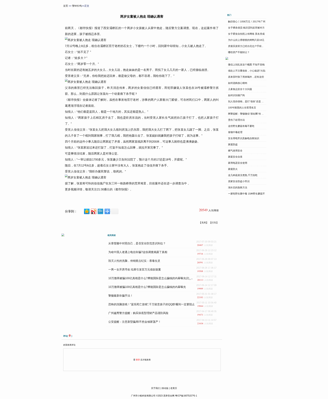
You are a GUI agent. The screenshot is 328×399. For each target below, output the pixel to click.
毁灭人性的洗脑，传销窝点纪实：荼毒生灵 (134, 260)
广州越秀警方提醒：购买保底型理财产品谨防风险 (138, 313)
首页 (65, 5)
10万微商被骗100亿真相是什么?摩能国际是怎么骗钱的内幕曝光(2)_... (150, 278)
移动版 (165, 388)
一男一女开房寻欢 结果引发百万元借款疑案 (134, 269)
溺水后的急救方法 (237, 187)
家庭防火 (233, 169)
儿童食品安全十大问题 (240, 89)
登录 (138, 360)
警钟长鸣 (77, 5)
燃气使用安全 (235, 150)
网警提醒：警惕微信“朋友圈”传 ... (246, 113)
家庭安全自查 (235, 156)
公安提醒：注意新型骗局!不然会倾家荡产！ (134, 321)
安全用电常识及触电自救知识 (243, 138)
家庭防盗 (233, 144)
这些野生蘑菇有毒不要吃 (241, 126)
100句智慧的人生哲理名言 (242, 107)
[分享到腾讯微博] (100, 211)
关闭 (203, 222)
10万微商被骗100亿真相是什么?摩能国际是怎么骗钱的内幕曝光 (147, 286)
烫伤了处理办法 (236, 119)
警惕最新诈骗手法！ (120, 295)
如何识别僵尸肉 (236, 95)
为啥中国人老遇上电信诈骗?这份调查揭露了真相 (137, 252)
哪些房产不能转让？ (239, 52)
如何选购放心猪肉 (237, 83)
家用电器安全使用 (237, 163)
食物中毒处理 (235, 132)
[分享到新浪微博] (93, 211)
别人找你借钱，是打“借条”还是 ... (246, 101)
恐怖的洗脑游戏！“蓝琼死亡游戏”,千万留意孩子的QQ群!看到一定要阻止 (151, 304)
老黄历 (173, 388)
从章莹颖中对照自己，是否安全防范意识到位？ (137, 243)
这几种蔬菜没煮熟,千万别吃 (242, 175)
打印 (213, 222)
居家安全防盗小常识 (239, 181)
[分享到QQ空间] (86, 211)
